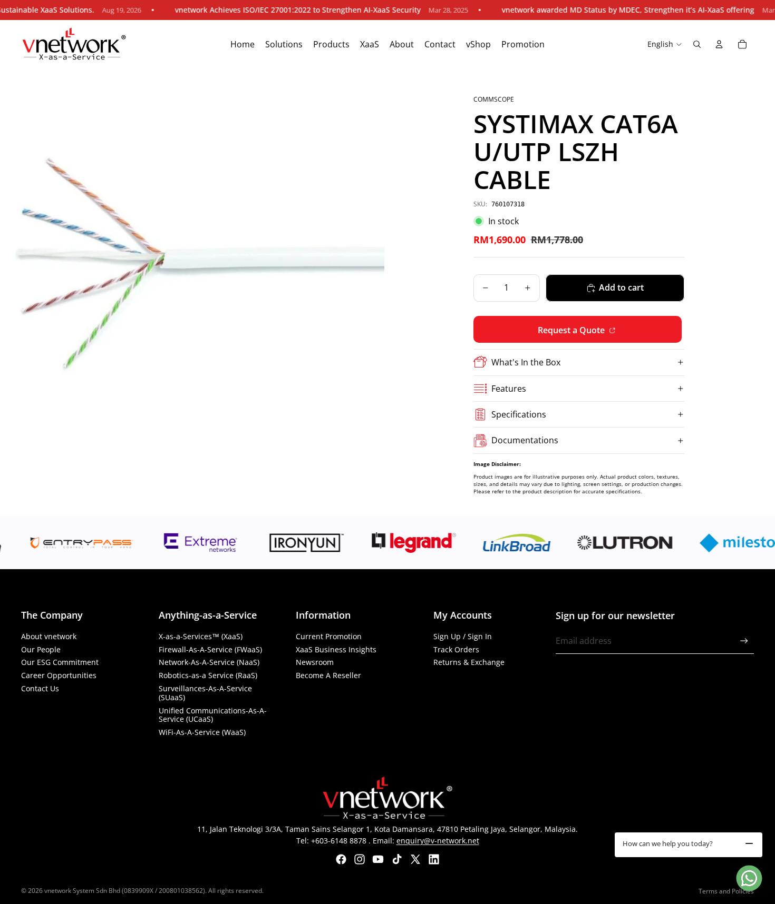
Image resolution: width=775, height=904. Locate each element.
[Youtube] (378, 859)
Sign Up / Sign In (462, 636)
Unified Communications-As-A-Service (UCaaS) (213, 715)
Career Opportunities (58, 675)
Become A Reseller (328, 675)
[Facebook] (341, 859)
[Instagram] (359, 859)
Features (508, 388)
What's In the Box (525, 362)
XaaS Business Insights (336, 649)
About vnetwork (48, 636)
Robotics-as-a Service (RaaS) (208, 675)
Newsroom (315, 662)
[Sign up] (744, 641)
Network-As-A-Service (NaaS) (209, 662)
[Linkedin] (434, 859)
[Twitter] (415, 859)
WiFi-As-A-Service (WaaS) (202, 732)
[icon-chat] (749, 878)
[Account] (719, 44)
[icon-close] (749, 843)
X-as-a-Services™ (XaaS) (201, 636)
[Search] (697, 44)
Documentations (524, 440)
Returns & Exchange (469, 662)
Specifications (518, 414)
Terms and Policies (726, 891)
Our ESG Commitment (60, 662)
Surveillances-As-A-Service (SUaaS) (205, 692)
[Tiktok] (397, 859)
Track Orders (456, 649)
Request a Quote (572, 330)
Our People (41, 649)
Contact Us (40, 688)
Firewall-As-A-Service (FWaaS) (210, 649)
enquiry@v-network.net (437, 841)
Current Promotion (329, 636)
